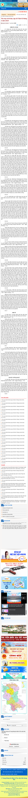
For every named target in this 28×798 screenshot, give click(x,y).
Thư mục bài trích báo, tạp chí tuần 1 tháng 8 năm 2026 (13, 406)
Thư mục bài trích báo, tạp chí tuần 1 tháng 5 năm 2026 (13, 451)
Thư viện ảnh (7, 618)
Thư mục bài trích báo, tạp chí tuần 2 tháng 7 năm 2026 (13, 419)
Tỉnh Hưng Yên (5, 632)
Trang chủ (4, 14)
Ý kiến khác (6, 740)
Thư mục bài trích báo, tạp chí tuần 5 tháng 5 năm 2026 (13, 438)
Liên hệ (15, 774)
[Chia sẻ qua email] (17, 25)
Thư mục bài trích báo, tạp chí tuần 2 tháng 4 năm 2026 (13, 461)
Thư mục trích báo (11, 14)
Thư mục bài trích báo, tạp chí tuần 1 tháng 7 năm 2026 (13, 422)
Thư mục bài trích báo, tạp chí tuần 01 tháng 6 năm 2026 (13, 435)
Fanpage (6, 750)
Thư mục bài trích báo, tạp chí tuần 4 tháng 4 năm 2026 (13, 455)
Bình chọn (6, 729)
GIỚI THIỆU (5, 769)
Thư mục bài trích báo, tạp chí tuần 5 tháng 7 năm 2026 (13, 409)
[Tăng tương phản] (19, 25)
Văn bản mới (7, 520)
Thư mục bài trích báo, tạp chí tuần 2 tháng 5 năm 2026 (13, 448)
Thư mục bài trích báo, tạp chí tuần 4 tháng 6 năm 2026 (13, 425)
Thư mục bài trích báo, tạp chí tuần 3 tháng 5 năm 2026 (13, 445)
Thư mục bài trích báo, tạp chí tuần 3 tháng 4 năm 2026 (13, 458)
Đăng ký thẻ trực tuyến (7, 774)
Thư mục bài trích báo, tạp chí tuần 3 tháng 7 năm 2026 (13, 416)
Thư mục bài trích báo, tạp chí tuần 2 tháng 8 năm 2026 (13, 403)
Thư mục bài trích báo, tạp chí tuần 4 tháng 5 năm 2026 (13, 442)
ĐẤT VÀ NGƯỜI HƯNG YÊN (8, 771)
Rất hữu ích (6, 734)
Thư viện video (7, 591)
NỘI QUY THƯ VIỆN (8, 505)
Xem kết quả (16, 746)
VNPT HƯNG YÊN (16, 795)
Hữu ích (5, 737)
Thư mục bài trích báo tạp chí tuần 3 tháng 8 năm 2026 (13, 399)
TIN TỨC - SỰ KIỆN (12, 769)
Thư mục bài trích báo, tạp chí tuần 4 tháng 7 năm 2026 (13, 412)
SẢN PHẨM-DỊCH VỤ (18, 771)
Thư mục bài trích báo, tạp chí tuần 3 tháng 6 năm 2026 (13, 429)
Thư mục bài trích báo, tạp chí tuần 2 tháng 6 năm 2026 (13, 432)
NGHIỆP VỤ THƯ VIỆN (21, 769)
